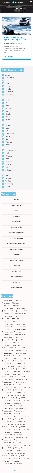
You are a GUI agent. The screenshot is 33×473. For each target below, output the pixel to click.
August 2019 (7, 384)
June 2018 (17, 400)
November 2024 (22, 327)
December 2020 (20, 363)
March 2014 (17, 461)
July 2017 (18, 413)
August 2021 (7, 355)
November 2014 (8, 453)
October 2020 (22, 366)
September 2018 (9, 398)
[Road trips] (16, 266)
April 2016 (7, 432)
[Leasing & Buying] (16, 227)
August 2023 (8, 337)
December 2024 (9, 327)
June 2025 (7, 319)
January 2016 (20, 435)
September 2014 (9, 456)
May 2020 (27, 371)
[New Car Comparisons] (16, 233)
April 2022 (7, 345)
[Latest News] (16, 222)
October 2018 (21, 395)
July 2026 (18, 300)
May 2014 (26, 458)
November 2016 (8, 424)
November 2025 (22, 311)
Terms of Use (16, 470)
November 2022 (9, 340)
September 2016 (9, 427)
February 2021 (19, 361)
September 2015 (21, 440)
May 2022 (17, 342)
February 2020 (8, 377)
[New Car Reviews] (16, 238)
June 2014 (17, 458)
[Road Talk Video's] (16, 260)
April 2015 (27, 445)
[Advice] (16, 200)
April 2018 (7, 403)
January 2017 (8, 421)
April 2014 (7, 461)
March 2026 (17, 305)
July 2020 (7, 371)
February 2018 (8, 406)
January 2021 (8, 363)
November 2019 (22, 379)
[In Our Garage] (16, 216)
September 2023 (21, 334)
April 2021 (27, 358)
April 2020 (7, 374)
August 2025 (8, 316)
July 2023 (18, 337)
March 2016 (17, 432)
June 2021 (7, 358)
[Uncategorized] (16, 288)
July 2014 (7, 458)
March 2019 (7, 390)
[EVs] (16, 211)
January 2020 (21, 377)
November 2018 (8, 395)
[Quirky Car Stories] (16, 249)
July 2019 (18, 384)
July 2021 (18, 355)
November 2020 (9, 366)
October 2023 (8, 334)
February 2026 (8, 308)
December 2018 (20, 392)
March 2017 (7, 419)
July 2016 (7, 429)
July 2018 (7, 400)
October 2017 (8, 411)
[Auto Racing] (16, 205)
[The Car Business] (16, 277)
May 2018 (26, 400)
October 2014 (21, 453)
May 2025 (17, 319)
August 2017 (7, 413)
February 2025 (8, 324)
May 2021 (17, 358)
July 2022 (20, 340)
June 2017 (7, 416)
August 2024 (8, 332)
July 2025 (18, 316)
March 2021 (7, 361)
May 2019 (17, 387)
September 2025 (21, 313)
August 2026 (8, 300)
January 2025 (21, 324)
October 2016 (21, 424)
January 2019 (8, 392)
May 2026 (17, 303)
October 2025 (8, 313)
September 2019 (21, 382)
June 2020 (17, 371)
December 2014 (20, 450)
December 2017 (8, 408)
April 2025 (7, 321)
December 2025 (9, 311)
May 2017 (17, 416)
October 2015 (8, 440)
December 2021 (8, 350)
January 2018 (20, 406)
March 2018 (17, 403)
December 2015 (8, 437)
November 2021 (22, 350)
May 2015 (17, 445)
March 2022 (17, 345)
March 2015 (7, 448)
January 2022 (21, 348)
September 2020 (9, 369)
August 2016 (21, 427)
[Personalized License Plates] (16, 244)
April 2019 (27, 387)
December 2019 (8, 379)
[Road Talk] (16, 255)
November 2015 (22, 437)
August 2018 (21, 398)
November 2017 (21, 408)
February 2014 (8, 463)
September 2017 (21, 411)
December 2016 (20, 421)
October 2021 (8, 353)
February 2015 (19, 448)
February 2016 (8, 435)
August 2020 (21, 369)
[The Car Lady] (16, 282)
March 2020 (17, 374)
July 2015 (18, 442)
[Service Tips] (16, 271)
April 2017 (26, 416)
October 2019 (8, 382)
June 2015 (7, 445)
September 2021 (21, 353)
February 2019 (19, 390)
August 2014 (21, 456)
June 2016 (17, 429)
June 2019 (7, 387)
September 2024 (21, 329)
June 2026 (7, 303)
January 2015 (8, 450)
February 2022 (8, 348)
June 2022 (7, 342)
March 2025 (17, 321)
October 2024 (8, 329)
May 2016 (26, 429)
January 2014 (20, 463)
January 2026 (21, 308)
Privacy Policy (26, 469)
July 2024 (18, 332)
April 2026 (7, 305)
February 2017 (19, 419)
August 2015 (7, 442)
